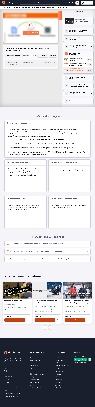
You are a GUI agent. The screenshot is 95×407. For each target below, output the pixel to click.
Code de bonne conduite (12, 393)
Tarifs (71, 3)
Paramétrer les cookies (11, 388)
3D (31, 368)
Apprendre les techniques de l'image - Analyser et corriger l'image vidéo (45, 7)
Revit (57, 357)
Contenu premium (31, 32)
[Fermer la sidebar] (60, 15)
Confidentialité (9, 376)
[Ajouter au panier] (28, 320)
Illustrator (58, 374)
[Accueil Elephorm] (12, 352)
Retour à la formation (14, 56)
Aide (5, 368)
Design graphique (35, 360)
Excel (57, 368)
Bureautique (34, 365)
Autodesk (58, 363)
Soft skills (33, 385)
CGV (5, 374)
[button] (45, 327)
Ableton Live (59, 371)
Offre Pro (7, 379)
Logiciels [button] (60, 352)
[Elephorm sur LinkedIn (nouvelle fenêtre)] (20, 360)
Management (34, 379)
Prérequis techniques (11, 396)
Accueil (8, 7)
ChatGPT (58, 388)
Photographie (34, 382)
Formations (16, 7)
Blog (5, 390)
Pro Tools (58, 382)
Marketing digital (35, 388)
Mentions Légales (10, 385)
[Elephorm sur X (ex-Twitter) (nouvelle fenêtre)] (11, 360)
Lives (64, 3)
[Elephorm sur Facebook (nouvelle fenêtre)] (6, 360)
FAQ (5, 371)
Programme (80, 11)
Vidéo (31, 371)
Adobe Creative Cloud (62, 365)
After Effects (59, 377)
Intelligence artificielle (37, 377)
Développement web (37, 374)
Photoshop (59, 360)
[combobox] (39, 3)
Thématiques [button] (37, 352)
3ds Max (58, 385)
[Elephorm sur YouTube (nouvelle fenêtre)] (15, 360)
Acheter (16, 320)
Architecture (34, 363)
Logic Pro (58, 379)
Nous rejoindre (9, 382)
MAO (31, 357)
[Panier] (77, 3)
